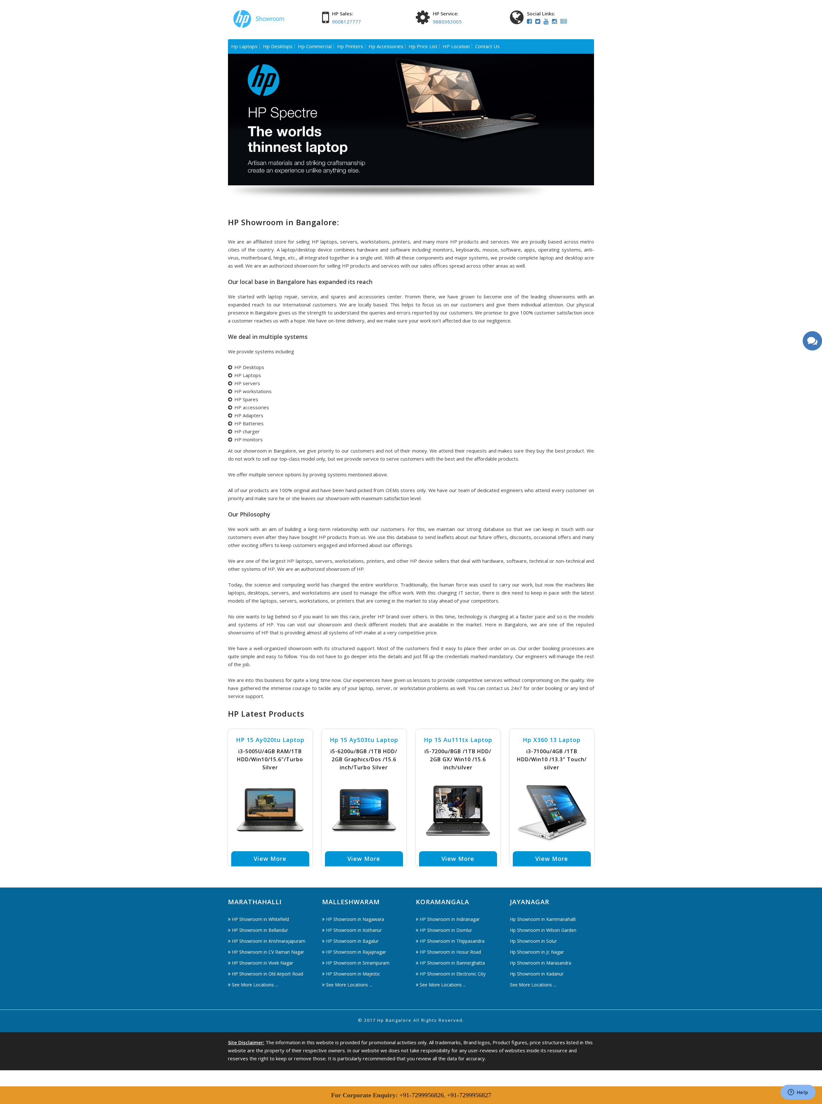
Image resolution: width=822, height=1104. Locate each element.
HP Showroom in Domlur (446, 930)
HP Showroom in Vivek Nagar (262, 963)
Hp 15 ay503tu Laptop (364, 740)
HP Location (456, 46)
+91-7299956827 (469, 1095)
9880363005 (447, 21)
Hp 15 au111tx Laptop (458, 740)
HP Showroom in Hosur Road (450, 952)
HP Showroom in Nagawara (355, 919)
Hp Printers (350, 46)
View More (270, 858)
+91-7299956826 (421, 1095)
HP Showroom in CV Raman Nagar (268, 952)
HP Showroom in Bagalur (352, 941)
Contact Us (487, 46)
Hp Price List (423, 46)
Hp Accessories (386, 46)
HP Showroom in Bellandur (260, 930)
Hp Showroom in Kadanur (537, 974)
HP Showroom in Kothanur (354, 930)
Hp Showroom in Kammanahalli (543, 919)
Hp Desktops (278, 46)
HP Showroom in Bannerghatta (452, 963)
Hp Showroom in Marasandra (540, 963)
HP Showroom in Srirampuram (357, 963)
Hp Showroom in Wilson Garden (543, 930)
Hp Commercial (315, 46)
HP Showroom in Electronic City (452, 974)
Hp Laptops (244, 46)
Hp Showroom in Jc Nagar (537, 952)
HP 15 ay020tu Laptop (270, 740)
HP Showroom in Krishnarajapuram (268, 941)
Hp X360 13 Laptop (552, 740)
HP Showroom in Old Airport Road (267, 974)
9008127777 (346, 21)
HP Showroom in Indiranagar (450, 919)
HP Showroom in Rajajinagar (356, 952)
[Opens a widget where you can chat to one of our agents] (798, 1093)
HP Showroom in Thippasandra (452, 941)
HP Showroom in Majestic (353, 974)
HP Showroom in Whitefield (260, 919)
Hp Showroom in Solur (533, 941)
